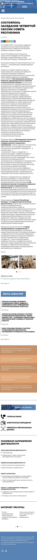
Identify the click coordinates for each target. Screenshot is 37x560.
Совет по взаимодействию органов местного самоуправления (17, 481)
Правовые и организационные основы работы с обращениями (18, 492)
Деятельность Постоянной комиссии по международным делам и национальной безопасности (16, 387)
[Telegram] (12, 41)
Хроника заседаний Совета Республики (16, 279)
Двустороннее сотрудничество (12, 467)
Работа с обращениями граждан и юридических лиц (14, 488)
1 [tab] (16, 271)
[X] (4, 41)
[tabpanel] (9, 262)
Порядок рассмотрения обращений (14, 496)
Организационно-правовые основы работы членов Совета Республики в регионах (16, 477)
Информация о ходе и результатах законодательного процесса (13, 456)
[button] (3, 10)
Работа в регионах (8, 473)
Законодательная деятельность (13, 450)
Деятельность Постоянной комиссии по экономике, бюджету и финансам (16, 359)
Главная (3, 18)
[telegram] (5, 551)
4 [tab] (21, 526)
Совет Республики (19, 2)
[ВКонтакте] (2, 41)
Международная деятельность (13, 463)
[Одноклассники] (7, 41)
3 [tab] (20, 271)
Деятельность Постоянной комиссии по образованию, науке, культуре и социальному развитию (18, 368)
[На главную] (2, 4)
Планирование (7, 453)
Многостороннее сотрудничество (13, 465)
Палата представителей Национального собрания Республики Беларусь (9, 515)
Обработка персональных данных (19, 429)
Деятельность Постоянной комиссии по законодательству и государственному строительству (16, 350)
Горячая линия (14, 417)
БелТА (3, 252)
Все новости (5, 283)
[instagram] (2, 551)
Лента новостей (19, 18)
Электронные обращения (19, 423)
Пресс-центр (10, 18)
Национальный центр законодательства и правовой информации (27, 514)
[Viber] (14, 41)
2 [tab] (18, 271)
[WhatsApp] (9, 41)
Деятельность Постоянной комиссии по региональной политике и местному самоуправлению (16, 377)
